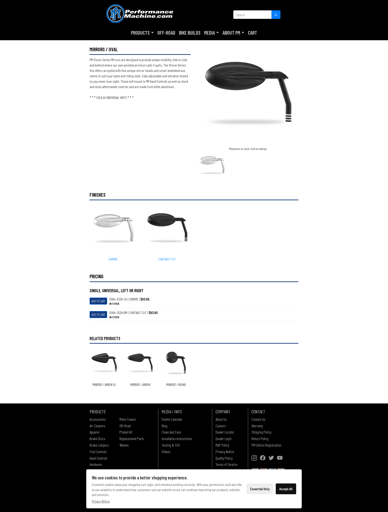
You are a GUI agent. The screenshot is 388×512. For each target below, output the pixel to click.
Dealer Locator (225, 432)
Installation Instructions (177, 438)
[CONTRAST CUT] (247, 95)
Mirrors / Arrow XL (104, 384)
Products (140, 33)
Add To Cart (98, 301)
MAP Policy (222, 445)
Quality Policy (224, 458)
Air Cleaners (97, 425)
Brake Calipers (99, 445)
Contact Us (258, 419)
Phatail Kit (125, 432)
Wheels (124, 445)
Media (209, 33)
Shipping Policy (261, 432)
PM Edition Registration (266, 445)
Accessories (98, 419)
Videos (166, 451)
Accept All (286, 489)
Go (276, 14)
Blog (164, 425)
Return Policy (260, 438)
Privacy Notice (225, 451)
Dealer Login (223, 438)
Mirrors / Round (176, 384)
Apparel (94, 432)
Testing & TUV (171, 445)
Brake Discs (97, 438)
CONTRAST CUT (167, 259)
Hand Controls (98, 458)
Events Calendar (172, 419)
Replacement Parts (131, 438)
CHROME (113, 259)
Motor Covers (127, 419)
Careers (221, 425)
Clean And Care (171, 432)
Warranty (257, 425)
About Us (221, 419)
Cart (252, 33)
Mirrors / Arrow (140, 384)
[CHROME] (212, 165)
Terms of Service (226, 464)
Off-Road (166, 33)
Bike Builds (190, 33)
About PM (231, 33)
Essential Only (259, 489)
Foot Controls (98, 451)
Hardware (96, 464)
